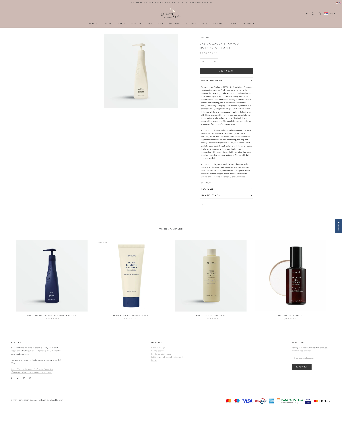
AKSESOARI (174, 24)
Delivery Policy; (27, 372)
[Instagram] (24, 378)
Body (150, 24)
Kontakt (154, 360)
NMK (61, 400)
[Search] (313, 13)
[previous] (8, 277)
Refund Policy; (40, 372)
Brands (121, 24)
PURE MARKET (23, 400)
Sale (233, 24)
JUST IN (107, 24)
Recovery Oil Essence (290, 315)
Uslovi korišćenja (158, 347)
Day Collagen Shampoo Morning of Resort (51, 315)
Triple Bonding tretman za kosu (131, 315)
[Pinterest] (215, 204)
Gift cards (248, 24)
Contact (49, 372)
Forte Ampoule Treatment (210, 315)
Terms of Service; (18, 369)
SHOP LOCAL (219, 24)
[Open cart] (319, 13)
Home (205, 24)
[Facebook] (208, 204)
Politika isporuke (157, 350)
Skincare (136, 24)
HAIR (160, 24)
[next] (334, 277)
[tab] (226, 80)
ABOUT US (92, 24)
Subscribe (302, 367)
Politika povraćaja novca (161, 354)
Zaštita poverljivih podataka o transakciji (167, 357)
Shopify (43, 400)
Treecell (204, 37)
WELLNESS (191, 24)
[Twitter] (212, 204)
